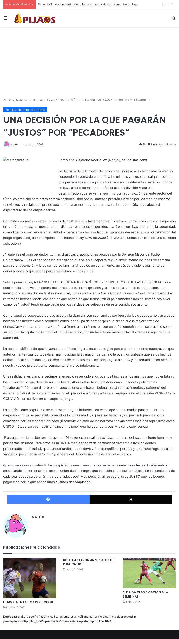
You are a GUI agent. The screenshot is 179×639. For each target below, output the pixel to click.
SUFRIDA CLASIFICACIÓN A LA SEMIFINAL (145, 594)
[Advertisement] (89, 64)
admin (15, 144)
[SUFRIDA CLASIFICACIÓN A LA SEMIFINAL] (149, 573)
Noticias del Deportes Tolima (35, 100)
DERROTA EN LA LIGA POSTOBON (28, 602)
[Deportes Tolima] (35, 18)
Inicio (10, 100)
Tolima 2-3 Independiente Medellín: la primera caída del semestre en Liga (88, 4)
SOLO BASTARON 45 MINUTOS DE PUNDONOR (88, 562)
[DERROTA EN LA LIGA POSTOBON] (29, 578)
